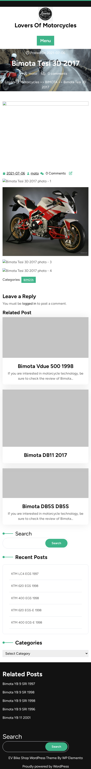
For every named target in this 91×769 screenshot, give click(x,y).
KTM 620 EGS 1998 (24, 586)
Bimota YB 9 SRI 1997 (19, 684)
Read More (44, 337)
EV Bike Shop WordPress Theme (33, 758)
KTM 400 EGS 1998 (25, 598)
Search (23, 533)
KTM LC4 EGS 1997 (25, 574)
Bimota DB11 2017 (45, 455)
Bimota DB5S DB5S (45, 506)
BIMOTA (51, 82)
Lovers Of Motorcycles (45, 25)
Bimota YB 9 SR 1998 (18, 692)
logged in (29, 304)
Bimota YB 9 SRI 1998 (19, 701)
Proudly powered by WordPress (45, 766)
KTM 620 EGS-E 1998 (26, 610)
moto (35, 173)
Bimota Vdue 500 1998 (45, 366)
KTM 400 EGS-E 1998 (26, 622)
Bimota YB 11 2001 (17, 718)
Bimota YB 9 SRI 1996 (19, 709)
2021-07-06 (16, 173)
